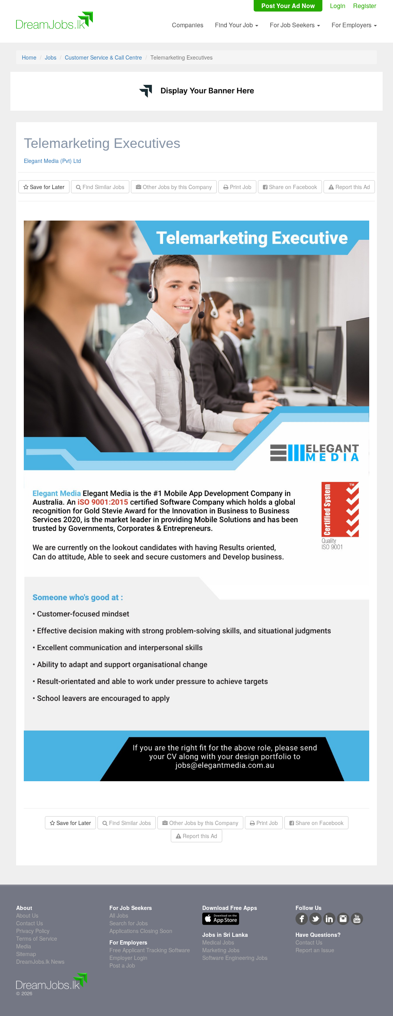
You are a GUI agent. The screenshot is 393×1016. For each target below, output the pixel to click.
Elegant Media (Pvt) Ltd (52, 160)
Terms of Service (36, 938)
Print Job (239, 187)
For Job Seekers (293, 24)
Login (337, 6)
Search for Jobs (128, 923)
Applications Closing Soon (140, 931)
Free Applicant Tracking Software (149, 950)
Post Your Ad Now (288, 6)
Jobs (50, 57)
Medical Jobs (218, 942)
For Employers (352, 24)
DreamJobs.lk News (40, 961)
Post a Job (122, 965)
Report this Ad (352, 187)
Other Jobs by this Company (176, 187)
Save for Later (46, 187)
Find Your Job (234, 24)
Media (23, 946)
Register (364, 6)
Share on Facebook (292, 187)
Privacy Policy (33, 931)
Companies (187, 24)
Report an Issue (315, 950)
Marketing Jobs (220, 950)
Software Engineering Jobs (235, 957)
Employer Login (128, 957)
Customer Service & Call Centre (103, 57)
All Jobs (118, 915)
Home (29, 57)
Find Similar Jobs (102, 187)
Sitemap (26, 954)
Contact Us (29, 923)
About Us (27, 915)
